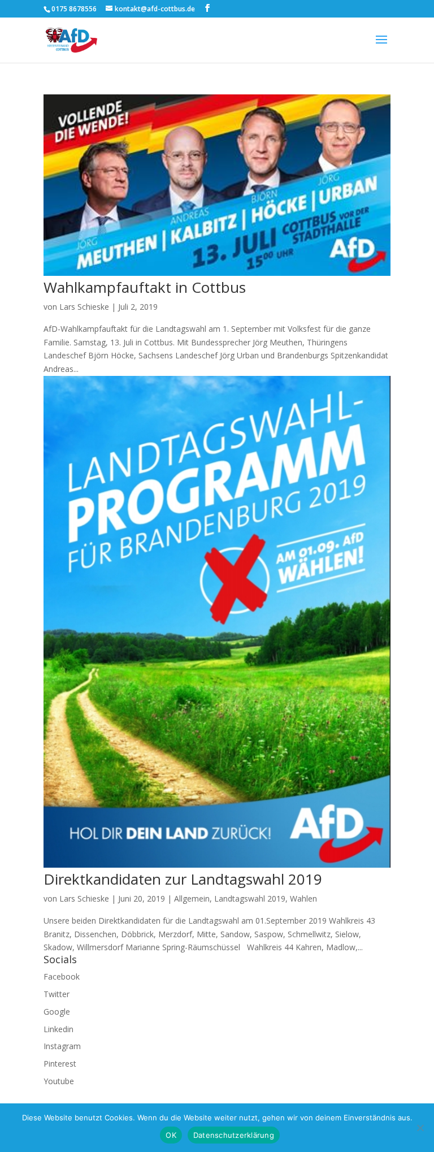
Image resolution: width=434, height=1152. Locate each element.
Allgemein (192, 898)
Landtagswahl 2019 (249, 898)
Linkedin (58, 1029)
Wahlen (303, 898)
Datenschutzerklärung (233, 1135)
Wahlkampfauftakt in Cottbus (145, 287)
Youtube (59, 1081)
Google (57, 1011)
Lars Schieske (84, 306)
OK (171, 1135)
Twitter (57, 994)
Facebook (62, 976)
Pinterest (60, 1063)
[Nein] (420, 1127)
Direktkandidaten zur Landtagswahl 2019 (183, 879)
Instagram (62, 1046)
